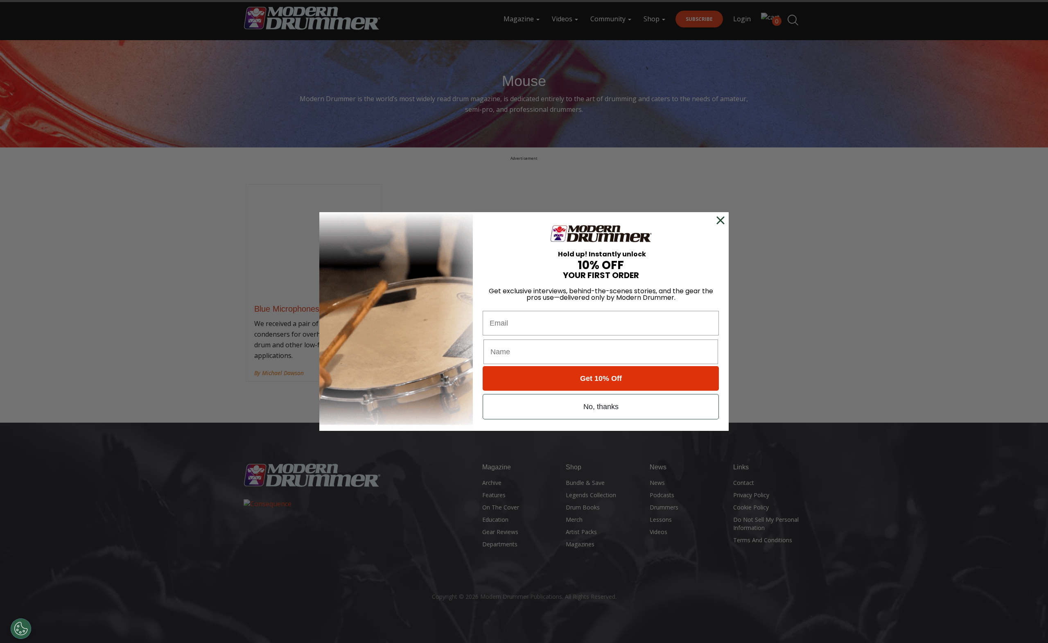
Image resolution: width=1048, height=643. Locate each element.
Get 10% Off (601, 378)
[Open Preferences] (21, 628)
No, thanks (601, 407)
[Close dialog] (722, 220)
